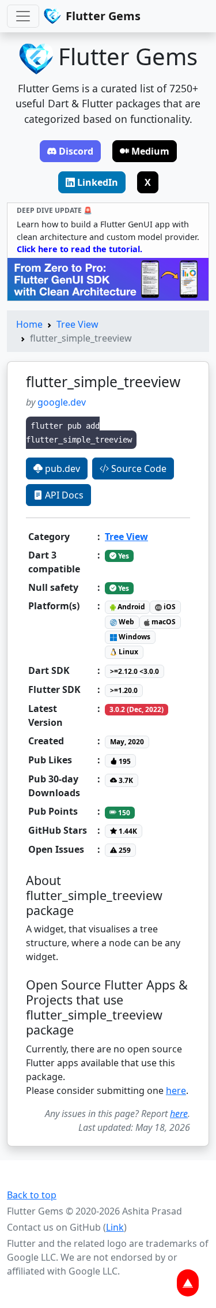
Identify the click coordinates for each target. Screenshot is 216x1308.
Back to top (31, 1195)
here (176, 1090)
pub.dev (61, 468)
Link (115, 1227)
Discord (76, 151)
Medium (150, 151)
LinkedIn (97, 182)
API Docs (63, 495)
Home (29, 324)
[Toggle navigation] (23, 16)
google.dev (61, 402)
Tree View (77, 324)
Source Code (137, 468)
